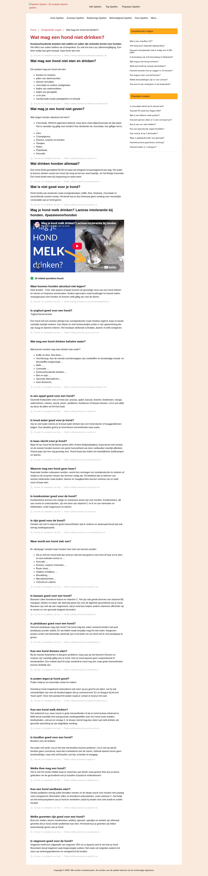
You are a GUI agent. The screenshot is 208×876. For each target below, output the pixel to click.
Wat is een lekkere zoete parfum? (145, 115)
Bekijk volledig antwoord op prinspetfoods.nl (82, 181)
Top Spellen (112, 7)
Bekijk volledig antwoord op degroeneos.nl (81, 780)
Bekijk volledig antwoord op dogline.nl (79, 759)
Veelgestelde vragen (51, 30)
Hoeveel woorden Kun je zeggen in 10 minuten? (151, 70)
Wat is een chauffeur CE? (141, 41)
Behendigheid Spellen (121, 18)
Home (33, 30)
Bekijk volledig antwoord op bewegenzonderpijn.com (85, 55)
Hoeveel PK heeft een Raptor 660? (145, 111)
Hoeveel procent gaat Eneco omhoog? (147, 142)
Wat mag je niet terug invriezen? (144, 61)
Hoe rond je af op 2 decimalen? (144, 133)
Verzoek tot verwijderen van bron (47, 55)
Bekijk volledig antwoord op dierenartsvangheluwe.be (86, 104)
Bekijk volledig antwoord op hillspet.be (80, 512)
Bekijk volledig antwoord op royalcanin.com (82, 487)
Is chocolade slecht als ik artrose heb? (147, 106)
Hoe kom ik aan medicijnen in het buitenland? (150, 84)
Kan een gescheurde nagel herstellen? (147, 129)
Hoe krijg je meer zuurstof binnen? (145, 75)
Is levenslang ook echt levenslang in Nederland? (151, 57)
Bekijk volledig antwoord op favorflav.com (81, 587)
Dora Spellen (141, 18)
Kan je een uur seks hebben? (143, 124)
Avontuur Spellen (75, 18)
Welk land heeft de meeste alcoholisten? (148, 66)
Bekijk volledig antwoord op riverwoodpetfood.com (84, 532)
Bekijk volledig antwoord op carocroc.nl (80, 158)
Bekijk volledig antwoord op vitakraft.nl (80, 411)
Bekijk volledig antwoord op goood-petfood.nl (82, 460)
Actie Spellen (57, 18)
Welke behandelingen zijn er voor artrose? (149, 79)
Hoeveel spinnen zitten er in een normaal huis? (151, 120)
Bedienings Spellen (97, 18)
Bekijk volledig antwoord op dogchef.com (81, 808)
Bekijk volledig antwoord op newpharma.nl (81, 670)
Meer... (154, 18)
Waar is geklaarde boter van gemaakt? (147, 138)
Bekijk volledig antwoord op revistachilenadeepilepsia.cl (87, 302)
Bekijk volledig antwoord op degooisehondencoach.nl (86, 701)
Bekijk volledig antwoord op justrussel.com (81, 333)
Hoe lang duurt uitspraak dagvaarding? (147, 46)
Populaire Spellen (131, 7)
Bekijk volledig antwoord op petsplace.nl (80, 205)
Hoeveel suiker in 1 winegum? (143, 147)
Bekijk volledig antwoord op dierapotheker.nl (82, 642)
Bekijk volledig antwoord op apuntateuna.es (82, 832)
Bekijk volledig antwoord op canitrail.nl (80, 432)
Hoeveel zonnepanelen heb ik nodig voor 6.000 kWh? (151, 51)
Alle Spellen (95, 7)
